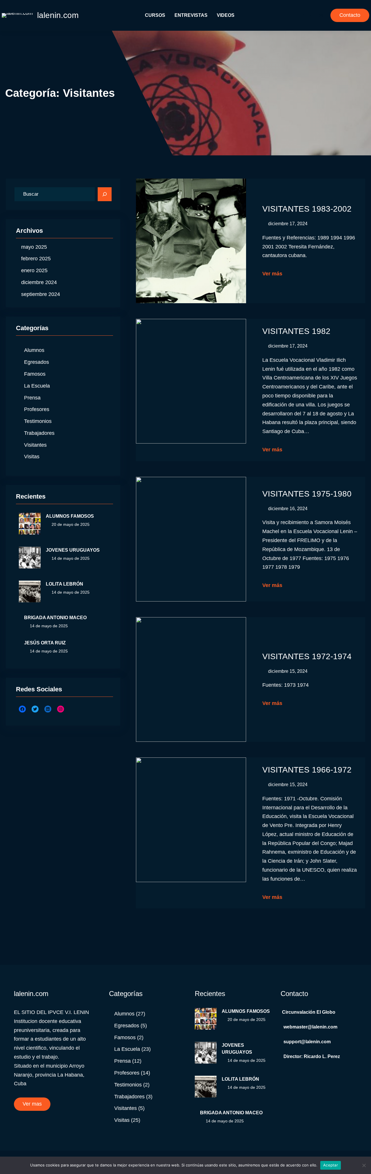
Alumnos (34, 350)
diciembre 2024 (39, 282)
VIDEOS (225, 15)
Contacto (349, 15)
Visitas (31, 456)
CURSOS (155, 15)
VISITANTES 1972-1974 (307, 656)
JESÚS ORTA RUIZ (45, 642)
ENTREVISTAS (191, 15)
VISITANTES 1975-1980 (307, 493)
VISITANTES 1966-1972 (307, 769)
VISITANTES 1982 (296, 331)
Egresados (36, 362)
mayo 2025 (34, 247)
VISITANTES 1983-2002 (307, 208)
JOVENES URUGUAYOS (73, 550)
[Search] (105, 194)
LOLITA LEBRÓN (64, 583)
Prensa (32, 398)
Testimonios (38, 421)
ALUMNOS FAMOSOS (70, 516)
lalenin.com (58, 15)
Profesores (36, 409)
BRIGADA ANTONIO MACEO (55, 617)
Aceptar (330, 1165)
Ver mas (32, 1104)
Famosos (35, 374)
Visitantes (35, 445)
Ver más (272, 274)
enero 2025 (34, 270)
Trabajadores (39, 433)
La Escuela (37, 386)
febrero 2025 (36, 258)
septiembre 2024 (40, 294)
